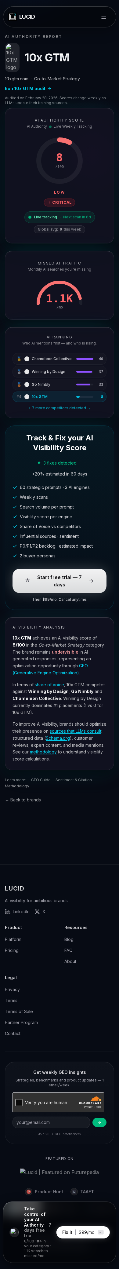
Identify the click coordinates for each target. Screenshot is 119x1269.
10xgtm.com (16, 78)
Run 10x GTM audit (25, 88)
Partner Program (21, 1022)
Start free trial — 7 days (59, 581)
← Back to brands (23, 799)
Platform (13, 939)
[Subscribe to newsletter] (99, 1122)
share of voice (49, 684)
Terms (11, 1000)
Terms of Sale (19, 1011)
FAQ (68, 950)
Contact (12, 1033)
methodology (43, 751)
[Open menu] (103, 16)
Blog (69, 939)
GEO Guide (41, 780)
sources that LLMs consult (75, 731)
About (70, 961)
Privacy (12, 989)
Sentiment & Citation (74, 780)
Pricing (12, 950)
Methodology (17, 786)
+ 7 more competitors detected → (59, 408)
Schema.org (58, 738)
